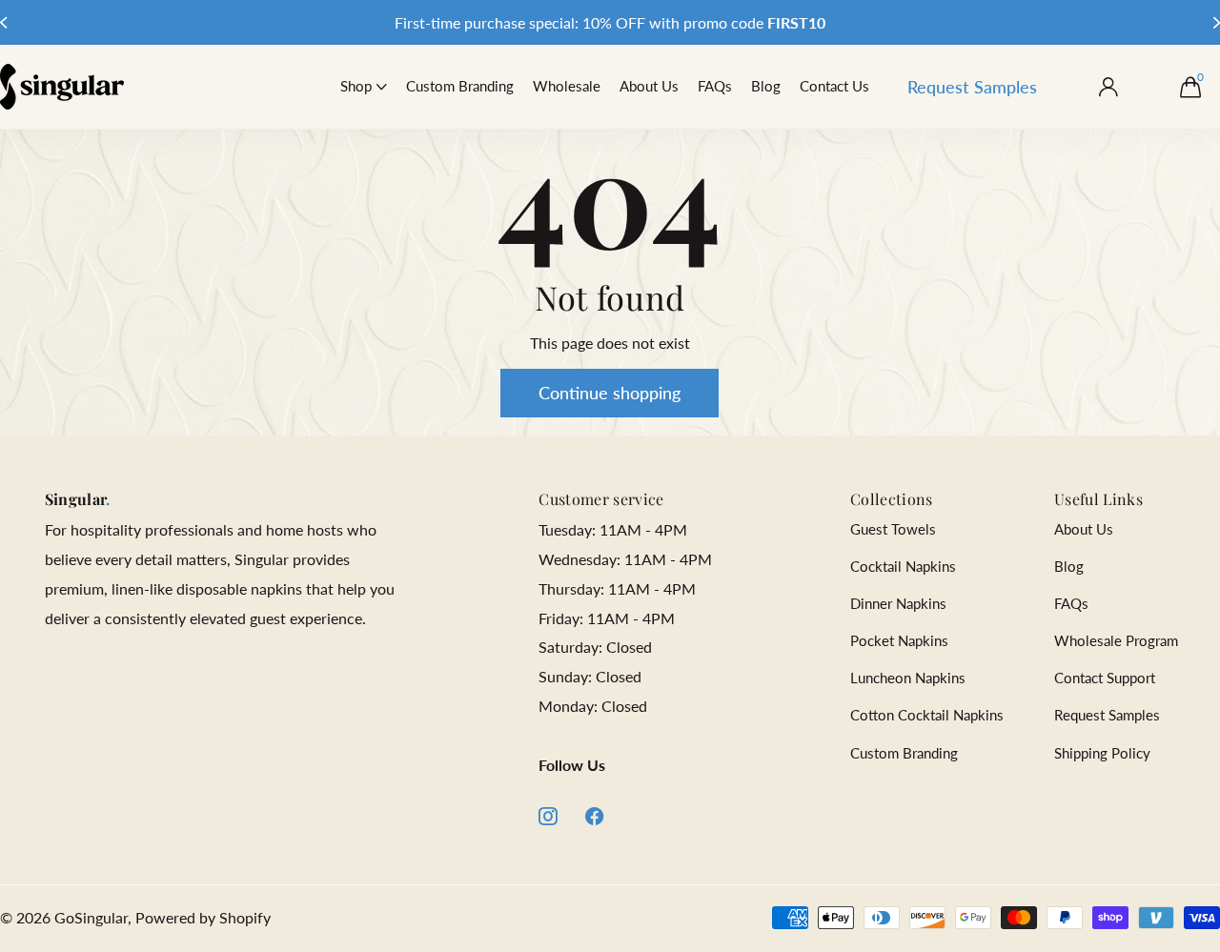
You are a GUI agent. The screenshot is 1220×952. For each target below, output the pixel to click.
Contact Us (834, 85)
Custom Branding (460, 85)
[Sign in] (1108, 87)
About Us (649, 85)
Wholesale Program (1116, 640)
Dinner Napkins (898, 603)
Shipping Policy (1102, 752)
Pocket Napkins (899, 640)
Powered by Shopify (203, 917)
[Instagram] (548, 816)
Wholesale (566, 85)
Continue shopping (610, 392)
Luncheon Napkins (908, 677)
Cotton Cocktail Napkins (927, 714)
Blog (766, 85)
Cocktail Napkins (903, 566)
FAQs (715, 85)
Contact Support (1104, 677)
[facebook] (594, 816)
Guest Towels (893, 528)
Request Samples (972, 86)
